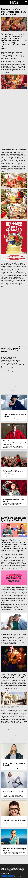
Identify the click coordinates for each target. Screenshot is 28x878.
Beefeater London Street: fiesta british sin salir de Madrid (13, 12)
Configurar (17, 875)
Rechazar (10, 875)
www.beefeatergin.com (10, 371)
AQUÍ (8, 873)
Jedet (8, 598)
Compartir (14, 386)
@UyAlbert (16, 604)
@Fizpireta (23, 604)
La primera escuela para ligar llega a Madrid (13, 519)
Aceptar (4, 875)
